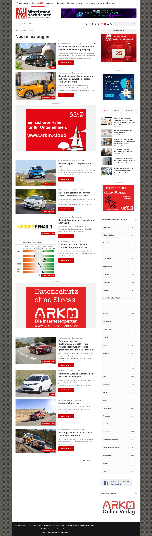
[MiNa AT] (104, 24)
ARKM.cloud (90, 525)
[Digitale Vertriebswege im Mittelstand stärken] (106, 133)
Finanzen (50, 3)
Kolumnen (91, 3)
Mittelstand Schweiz (62, 529)
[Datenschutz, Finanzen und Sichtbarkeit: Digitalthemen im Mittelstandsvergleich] (106, 142)
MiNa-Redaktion (64, 371)
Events (38, 3)
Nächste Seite (87, 460)
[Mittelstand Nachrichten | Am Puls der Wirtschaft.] (34, 14)
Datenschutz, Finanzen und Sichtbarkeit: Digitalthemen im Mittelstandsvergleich (124, 142)
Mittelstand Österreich (48, 529)
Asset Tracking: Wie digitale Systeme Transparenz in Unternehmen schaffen (123, 171)
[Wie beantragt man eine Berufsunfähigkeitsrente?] (106, 152)
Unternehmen (23, 3)
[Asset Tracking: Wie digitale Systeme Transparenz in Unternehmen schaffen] (106, 171)
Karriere (62, 3)
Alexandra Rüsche (65, 400)
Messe (80, 3)
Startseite (20, 30)
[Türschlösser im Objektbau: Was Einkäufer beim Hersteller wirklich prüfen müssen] (106, 161)
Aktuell (106, 110)
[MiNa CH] (101, 24)
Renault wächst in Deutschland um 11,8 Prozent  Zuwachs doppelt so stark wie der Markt (75, 79)
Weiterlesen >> (66, 62)
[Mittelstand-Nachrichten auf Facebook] (116, 486)
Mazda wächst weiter (68, 403)
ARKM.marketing (56, 103)
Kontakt (111, 3)
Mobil (71, 3)
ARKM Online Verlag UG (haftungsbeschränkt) (66, 525)
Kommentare (129, 110)
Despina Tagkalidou (65, 43)
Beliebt (116, 110)
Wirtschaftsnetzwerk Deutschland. (58, 532)
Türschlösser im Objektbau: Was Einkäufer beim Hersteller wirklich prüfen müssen (124, 161)
